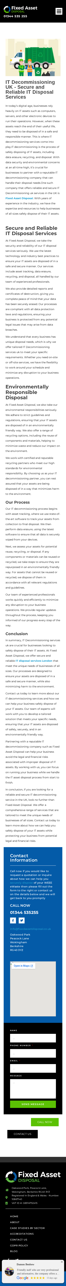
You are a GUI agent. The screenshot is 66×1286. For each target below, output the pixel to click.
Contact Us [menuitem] (18, 1239)
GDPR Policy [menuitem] (19, 1245)
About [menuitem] (15, 1222)
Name (13, 1030)
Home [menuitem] (14, 1216)
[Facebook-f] (13, 920)
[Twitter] (22, 920)
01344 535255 (24, 912)
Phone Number (21, 1045)
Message (16, 1076)
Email (14, 1061)
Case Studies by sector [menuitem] (27, 1228)
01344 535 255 (15, 16)
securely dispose (21, 882)
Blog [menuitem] (14, 1251)
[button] (59, 11)
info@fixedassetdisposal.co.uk (30, 929)
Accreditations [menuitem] (22, 1233)
